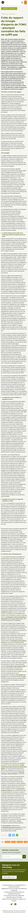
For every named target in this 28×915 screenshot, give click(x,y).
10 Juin (15, 199)
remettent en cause (6, 612)
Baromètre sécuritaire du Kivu (11, 827)
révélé (9, 257)
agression (11, 389)
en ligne (15, 53)
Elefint (23, 912)
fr (25, 2)
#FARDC (7, 842)
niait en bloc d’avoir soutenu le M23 (15, 666)
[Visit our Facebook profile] (15, 904)
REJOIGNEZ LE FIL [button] (9, 877)
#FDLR (13, 842)
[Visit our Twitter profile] (11, 904)
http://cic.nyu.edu (13, 912)
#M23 (25, 842)
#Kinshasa (19, 842)
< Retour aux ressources (8, 14)
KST (24, 460)
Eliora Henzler (7, 825)
